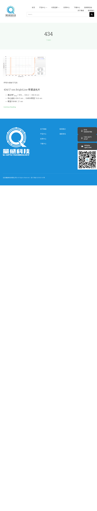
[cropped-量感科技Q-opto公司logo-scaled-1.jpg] (10, 4)
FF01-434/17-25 (10, 83)
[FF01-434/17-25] (24, 67)
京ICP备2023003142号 (38, 177)
